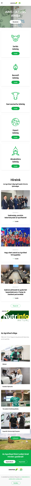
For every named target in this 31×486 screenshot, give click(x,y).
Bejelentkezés (9, 461)
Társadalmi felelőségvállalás (11, 409)
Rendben (16, 483)
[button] (2, 3)
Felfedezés (15, 438)
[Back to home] (15, 3)
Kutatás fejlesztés (8, 386)
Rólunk (4, 364)
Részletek (15, 22)
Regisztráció (22, 461)
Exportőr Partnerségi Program (11, 431)
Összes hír (15, 305)
